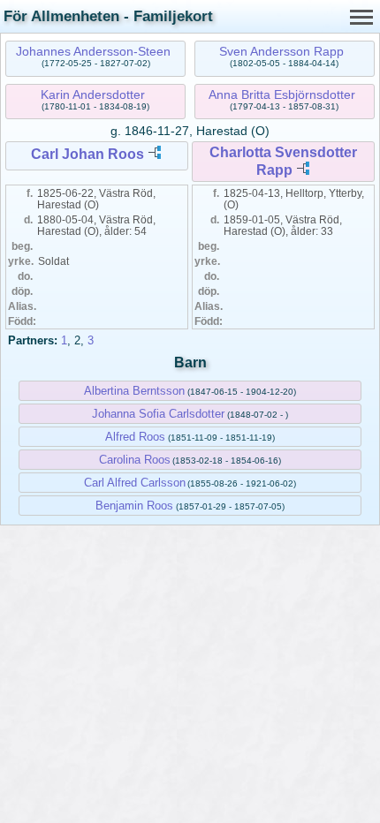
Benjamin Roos (134, 505)
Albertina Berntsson (134, 390)
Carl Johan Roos (87, 154)
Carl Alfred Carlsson (135, 482)
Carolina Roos (135, 459)
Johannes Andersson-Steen (93, 51)
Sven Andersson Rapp (281, 51)
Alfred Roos (135, 436)
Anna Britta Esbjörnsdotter (282, 94)
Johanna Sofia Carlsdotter (158, 413)
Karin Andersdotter (93, 94)
